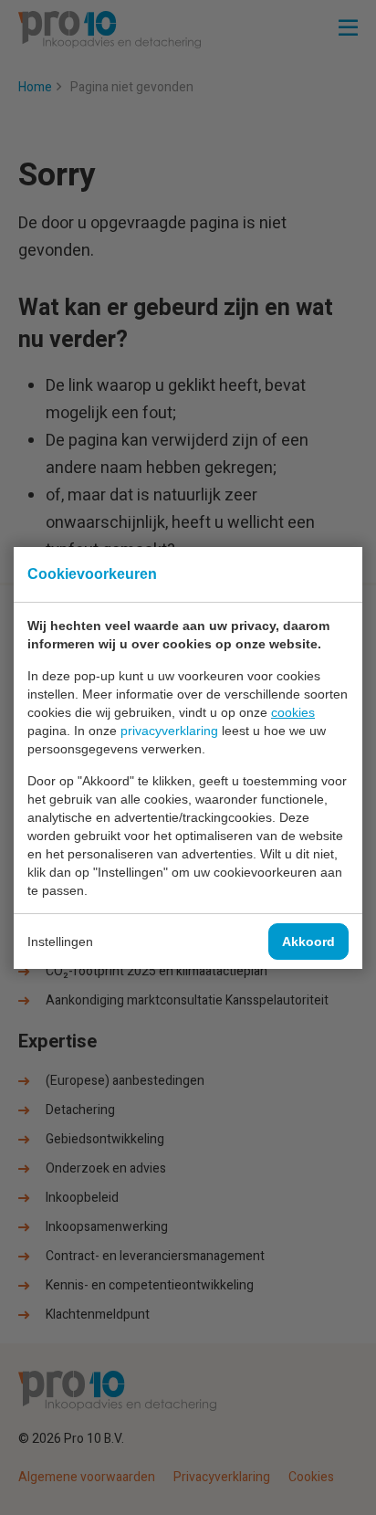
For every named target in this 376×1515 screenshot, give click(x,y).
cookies (293, 712)
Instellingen (60, 941)
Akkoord (308, 941)
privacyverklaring (169, 730)
